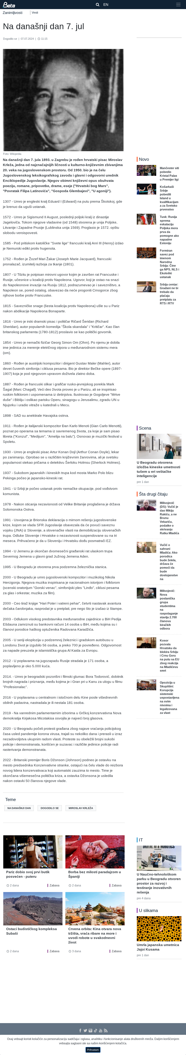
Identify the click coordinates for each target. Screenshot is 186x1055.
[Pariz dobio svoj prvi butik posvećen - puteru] (32, 851)
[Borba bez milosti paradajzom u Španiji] (95, 851)
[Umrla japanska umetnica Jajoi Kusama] (159, 928)
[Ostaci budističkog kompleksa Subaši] (32, 908)
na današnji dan (19, 808)
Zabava (54, 885)
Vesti (35, 12)
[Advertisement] (64, 986)
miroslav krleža (81, 808)
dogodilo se (50, 808)
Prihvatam (93, 1049)
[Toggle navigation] (178, 4)
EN (105, 5)
